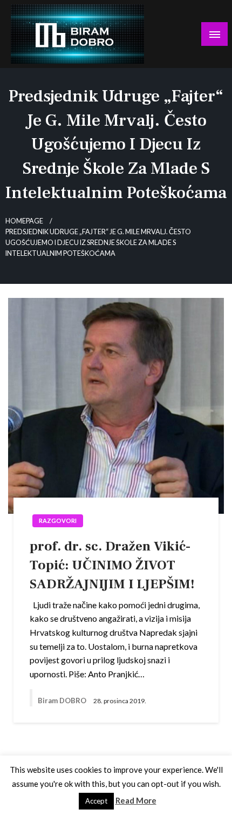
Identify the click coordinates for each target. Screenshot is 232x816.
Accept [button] (96, 801)
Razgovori (58, 520)
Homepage (24, 221)
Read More (135, 800)
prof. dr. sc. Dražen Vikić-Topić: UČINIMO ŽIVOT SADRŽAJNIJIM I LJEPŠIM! (112, 565)
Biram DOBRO (63, 700)
